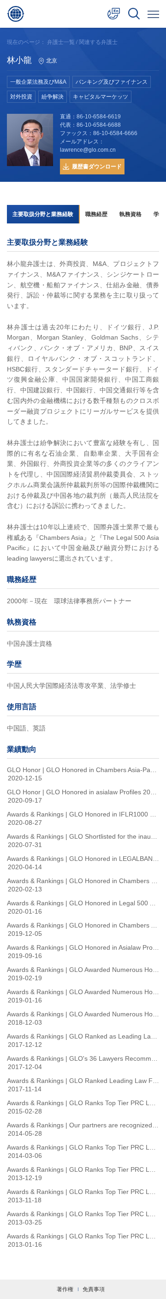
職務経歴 (96, 214)
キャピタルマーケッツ (100, 96)
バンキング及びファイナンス (112, 82)
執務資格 (130, 214)
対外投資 (21, 96)
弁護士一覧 (61, 42)
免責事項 (94, 1289)
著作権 (65, 1289)
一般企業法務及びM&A (38, 82)
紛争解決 (53, 96)
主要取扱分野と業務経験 (42, 214)
